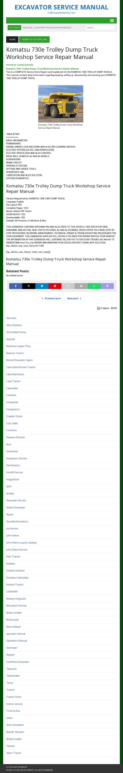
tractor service (14, 704)
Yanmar (10, 746)
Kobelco (10, 563)
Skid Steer (11, 647)
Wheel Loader (14, 739)
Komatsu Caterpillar (17, 577)
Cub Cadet (12, 423)
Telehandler (13, 675)
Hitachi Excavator (16, 507)
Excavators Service (16, 458)
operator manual (15, 633)
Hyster (10, 514)
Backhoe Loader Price (18, 346)
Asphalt (10, 339)
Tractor (10, 689)
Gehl (8, 486)
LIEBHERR (11, 591)
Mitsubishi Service (16, 605)
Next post (72, 298)
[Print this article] (81, 286)
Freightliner (12, 479)
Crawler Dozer (14, 416)
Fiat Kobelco (13, 465)
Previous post (53, 298)
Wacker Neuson (15, 732)
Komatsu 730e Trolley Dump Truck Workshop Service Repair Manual (42, 68)
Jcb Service (12, 528)
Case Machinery (15, 374)
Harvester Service (16, 500)
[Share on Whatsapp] (94, 286)
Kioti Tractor (13, 556)
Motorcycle (12, 619)
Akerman (11, 318)
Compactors (13, 409)
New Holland (13, 626)
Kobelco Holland (15, 570)
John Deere (12, 535)
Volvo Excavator (15, 724)
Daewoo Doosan (15, 437)
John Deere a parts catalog (21, 542)
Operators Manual (16, 640)
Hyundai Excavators (17, 521)
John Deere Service (16, 549)
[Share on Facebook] (15, 286)
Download (12, 451)
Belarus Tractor (15, 353)
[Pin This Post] (55, 286)
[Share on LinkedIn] (41, 286)
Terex (9, 682)
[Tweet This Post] (28, 286)
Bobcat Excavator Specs (19, 360)
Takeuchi (11, 668)
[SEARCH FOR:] (100, 27)
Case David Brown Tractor (21, 367)
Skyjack (10, 654)
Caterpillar (12, 388)
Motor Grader (14, 612)
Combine (11, 395)
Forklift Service (14, 472)
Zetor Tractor (14, 753)
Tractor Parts (13, 696)
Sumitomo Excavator (17, 661)
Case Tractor (13, 381)
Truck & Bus (13, 710)
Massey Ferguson (16, 598)
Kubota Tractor (15, 584)
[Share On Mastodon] (107, 286)
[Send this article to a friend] (68, 286)
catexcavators (25, 65)
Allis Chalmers (14, 325)
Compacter (12, 402)
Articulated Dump (16, 332)
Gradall (10, 493)
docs (8, 444)
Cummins (11, 430)
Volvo (9, 718)
